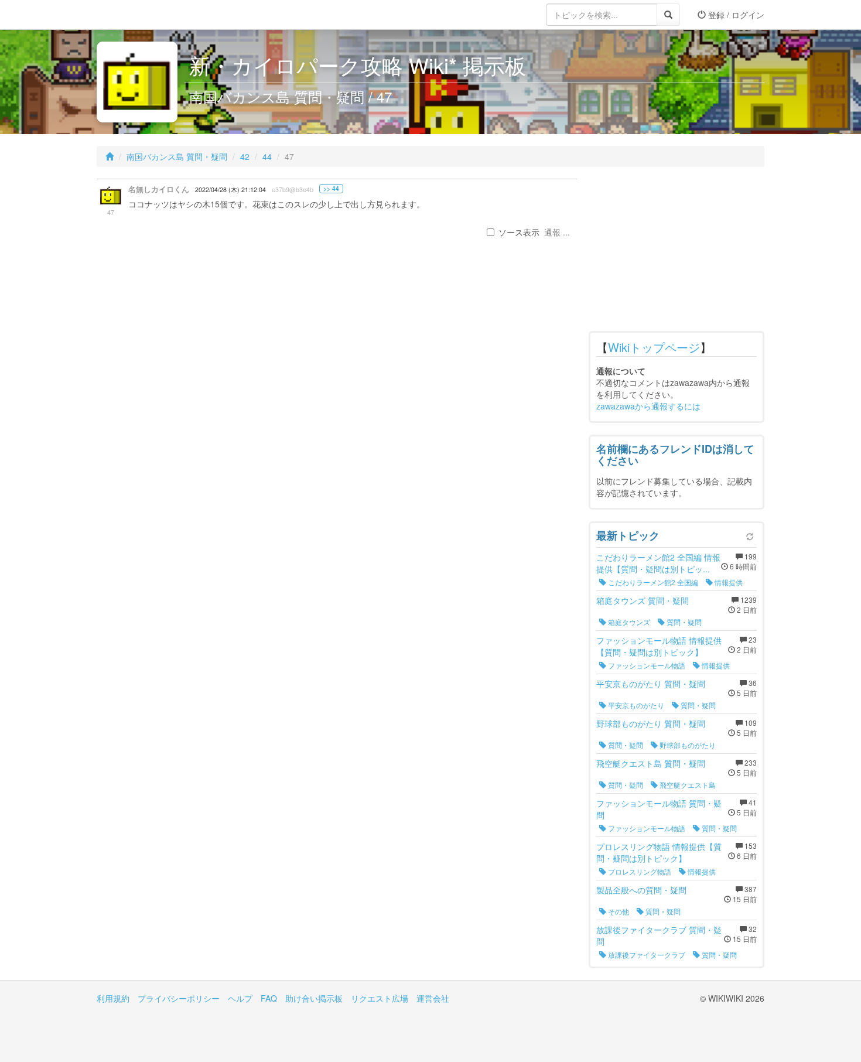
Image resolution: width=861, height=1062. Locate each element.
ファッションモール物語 (645, 665)
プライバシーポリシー (179, 998)
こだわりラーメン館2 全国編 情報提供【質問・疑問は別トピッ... (658, 563)
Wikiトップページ (654, 347)
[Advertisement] (676, 252)
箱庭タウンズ (628, 622)
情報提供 (728, 582)
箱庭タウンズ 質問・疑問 (642, 600)
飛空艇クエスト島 (687, 785)
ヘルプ (240, 998)
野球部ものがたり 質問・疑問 (650, 723)
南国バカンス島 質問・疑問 (177, 156)
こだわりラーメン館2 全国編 (652, 582)
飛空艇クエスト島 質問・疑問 (650, 763)
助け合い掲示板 (314, 998)
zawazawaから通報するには (648, 406)
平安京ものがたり (635, 705)
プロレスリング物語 (638, 871)
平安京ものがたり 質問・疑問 (650, 683)
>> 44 (331, 189)
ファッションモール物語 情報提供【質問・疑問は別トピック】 (659, 646)
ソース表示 (518, 232)
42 (245, 156)
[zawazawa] (143, 14)
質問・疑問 (683, 622)
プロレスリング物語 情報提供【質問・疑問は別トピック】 (659, 852)
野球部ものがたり (687, 745)
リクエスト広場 (379, 998)
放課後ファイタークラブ (645, 954)
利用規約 (113, 998)
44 (267, 156)
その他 (617, 911)
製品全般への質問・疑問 (641, 890)
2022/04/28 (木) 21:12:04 (230, 189)
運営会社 (432, 998)
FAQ (269, 998)
